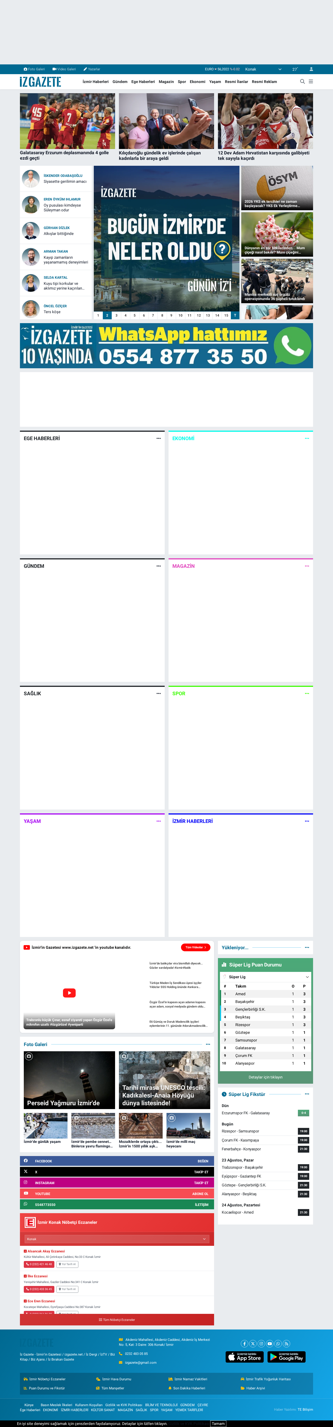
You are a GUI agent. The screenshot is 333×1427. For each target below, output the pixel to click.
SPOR (178, 693)
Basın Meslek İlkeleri (56, 1405)
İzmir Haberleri (96, 81)
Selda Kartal (56, 278)
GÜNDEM (34, 566)
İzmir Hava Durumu (116, 1379)
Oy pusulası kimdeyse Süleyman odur (62, 207)
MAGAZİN (183, 566)
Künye (29, 1405)
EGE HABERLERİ (42, 438)
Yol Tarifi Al (69, 1264)
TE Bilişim (305, 1409)
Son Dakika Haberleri (189, 1388)
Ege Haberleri (143, 81)
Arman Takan (56, 251)
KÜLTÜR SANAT (103, 1410)
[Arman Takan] (31, 256)
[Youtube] (269, 1343)
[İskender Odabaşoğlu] (31, 178)
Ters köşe (52, 312)
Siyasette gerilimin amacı (65, 181)
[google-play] (286, 1357)
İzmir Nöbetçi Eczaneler (47, 1379)
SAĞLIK (32, 693)
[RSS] (286, 1343)
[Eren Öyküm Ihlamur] (31, 204)
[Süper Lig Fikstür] (307, 1094)
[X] (253, 1343)
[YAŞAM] (159, 821)
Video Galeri (66, 69)
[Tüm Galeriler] (208, 1044)
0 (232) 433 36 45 (41, 1289)
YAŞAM (32, 821)
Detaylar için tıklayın (265, 1077)
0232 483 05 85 (136, 1354)
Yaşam (215, 81)
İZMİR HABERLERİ (192, 821)
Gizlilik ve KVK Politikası (123, 1405)
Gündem (120, 81)
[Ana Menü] (311, 82)
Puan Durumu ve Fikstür (47, 1388)
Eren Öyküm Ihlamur (62, 199)
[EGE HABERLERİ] (159, 438)
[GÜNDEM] (159, 566)
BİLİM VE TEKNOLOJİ (161, 1405)
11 (190, 315)
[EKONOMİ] (307, 438)
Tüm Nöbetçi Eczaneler (119, 1320)
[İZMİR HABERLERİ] (307, 821)
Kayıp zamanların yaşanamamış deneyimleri (66, 259)
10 (181, 315)
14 (217, 315)
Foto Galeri (36, 69)
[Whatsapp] (278, 1343)
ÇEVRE (203, 1405)
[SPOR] (307, 693)
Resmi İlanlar (236, 81)
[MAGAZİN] (307, 566)
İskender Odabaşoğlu (63, 176)
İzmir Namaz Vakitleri (191, 1379)
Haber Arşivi (255, 1388)
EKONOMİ (183, 438)
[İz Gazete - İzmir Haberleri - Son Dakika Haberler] (41, 81)
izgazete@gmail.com (141, 1363)
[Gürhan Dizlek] (31, 230)
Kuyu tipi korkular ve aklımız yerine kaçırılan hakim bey (63, 286)
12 (199, 315)
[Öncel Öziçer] (31, 308)
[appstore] (244, 1357)
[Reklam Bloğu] (166, 345)
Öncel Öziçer (55, 306)
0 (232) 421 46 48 (41, 1264)
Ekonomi (197, 81)
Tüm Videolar (194, 947)
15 (226, 315)
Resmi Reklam (264, 81)
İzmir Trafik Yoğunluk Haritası (268, 1379)
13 (208, 315)
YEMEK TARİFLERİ (189, 1410)
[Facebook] (244, 1343)
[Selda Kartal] (31, 282)
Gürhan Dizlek (57, 228)
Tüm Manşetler (112, 1388)
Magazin (166, 81)
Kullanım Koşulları (89, 1405)
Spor (182, 81)
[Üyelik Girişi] (309, 69)
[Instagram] (261, 1343)
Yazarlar (94, 69)
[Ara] (302, 82)
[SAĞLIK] (159, 693)
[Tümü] (307, 947)
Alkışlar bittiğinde (59, 233)
